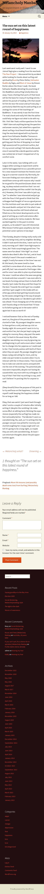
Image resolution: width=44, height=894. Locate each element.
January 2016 (9, 712)
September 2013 (11, 770)
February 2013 (10, 796)
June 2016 (8, 697)
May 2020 (8, 678)
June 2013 (8, 781)
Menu (4, 16)
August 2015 (9, 720)
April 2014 (8, 754)
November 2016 (10, 693)
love (6, 843)
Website (5, 545)
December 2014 (10, 739)
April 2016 (8, 701)
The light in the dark (12, 606)
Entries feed (9, 866)
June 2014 (8, 750)
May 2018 (8, 682)
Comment (7, 518)
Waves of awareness (12, 610)
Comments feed (11, 870)
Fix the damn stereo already (15, 647)
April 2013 (8, 789)
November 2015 (10, 716)
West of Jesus (26, 83)
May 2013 (8, 785)
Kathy (7, 654)
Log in (7, 863)
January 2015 (9, 735)
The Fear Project (9, 74)
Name (5, 535)
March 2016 (9, 705)
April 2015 (8, 728)
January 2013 (9, 800)
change (7, 824)
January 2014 (9, 758)
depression (9, 828)
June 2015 (8, 724)
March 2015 (9, 731)
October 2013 (10, 766)
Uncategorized (10, 847)
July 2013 (8, 777)
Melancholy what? (12, 451)
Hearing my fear (17, 650)
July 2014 (8, 747)
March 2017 (9, 689)
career (7, 820)
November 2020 (10, 674)
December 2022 (10, 670)
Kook (14, 80)
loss (6, 839)
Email (5, 540)
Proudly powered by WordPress (22, 889)
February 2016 (10, 708)
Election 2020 (10, 596)
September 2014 (11, 743)
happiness (24, 33)
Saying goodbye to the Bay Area (16, 592)
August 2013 (9, 773)
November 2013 (10, 762)
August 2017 (9, 686)
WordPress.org (10, 874)
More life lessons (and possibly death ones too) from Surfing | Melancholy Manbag (20, 485)
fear (6, 831)
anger (7, 816)
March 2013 (9, 792)
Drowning (35, 451)
